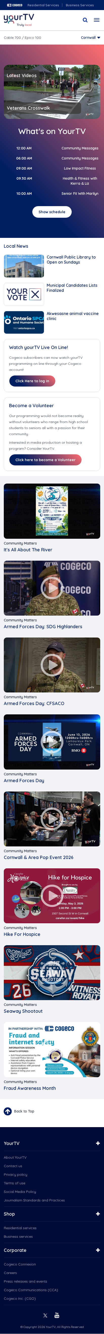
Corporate (15, 1250)
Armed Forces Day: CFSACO (34, 703)
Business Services (80, 5)
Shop (9, 1214)
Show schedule (52, 212)
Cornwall (88, 37)
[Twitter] (45, 1315)
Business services (18, 1236)
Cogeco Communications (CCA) (31, 1290)
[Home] (19, 20)
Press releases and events (25, 1281)
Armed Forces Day (24, 780)
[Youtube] (58, 1315)
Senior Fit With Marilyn (80, 193)
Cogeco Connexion (20, 1264)
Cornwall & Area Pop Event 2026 (38, 857)
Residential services (20, 1228)
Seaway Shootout (23, 1011)
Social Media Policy (20, 1191)
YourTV (11, 1143)
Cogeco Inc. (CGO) (20, 1298)
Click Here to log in (32, 381)
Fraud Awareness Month (30, 1088)
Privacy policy (15, 1174)
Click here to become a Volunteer (45, 460)
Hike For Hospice (22, 934)
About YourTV (15, 1157)
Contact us (13, 1166)
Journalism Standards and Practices (34, 1200)
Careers (10, 1273)
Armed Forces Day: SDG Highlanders (43, 626)
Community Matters (20, 543)
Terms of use (14, 1183)
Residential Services (43, 5)
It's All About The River (28, 550)
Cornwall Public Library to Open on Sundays (71, 260)
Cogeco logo (14, 5)
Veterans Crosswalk (28, 108)
